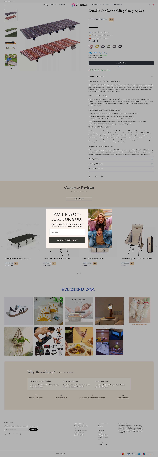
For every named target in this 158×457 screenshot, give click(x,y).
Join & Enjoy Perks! (67, 240)
